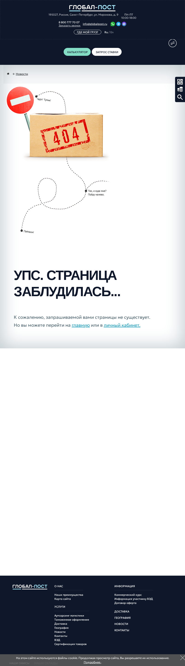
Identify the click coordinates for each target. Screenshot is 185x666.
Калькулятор (180, 81)
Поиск (180, 97)
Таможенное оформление (71, 619)
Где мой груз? (87, 32)
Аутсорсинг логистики (69, 615)
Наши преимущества (68, 594)
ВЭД (57, 640)
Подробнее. (92, 662)
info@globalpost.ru (95, 24)
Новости (60, 631)
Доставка (60, 623)
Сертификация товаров (70, 644)
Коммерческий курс (128, 594)
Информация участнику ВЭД (133, 598)
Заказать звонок (70, 25)
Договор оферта (125, 603)
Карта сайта (62, 598)
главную (81, 325)
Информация (124, 586)
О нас (58, 586)
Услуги (59, 606)
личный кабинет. (122, 325)
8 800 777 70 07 (69, 22)
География (61, 627)
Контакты (60, 636)
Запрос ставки (180, 89)
